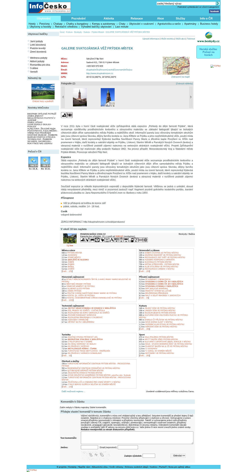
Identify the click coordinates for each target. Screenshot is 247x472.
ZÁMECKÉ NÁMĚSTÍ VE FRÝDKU (78, 286)
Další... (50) (144, 356)
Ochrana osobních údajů (136, 467)
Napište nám (84, 467)
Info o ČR (206, 18)
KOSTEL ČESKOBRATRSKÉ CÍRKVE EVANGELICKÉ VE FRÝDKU (92, 298)
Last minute (121, 26)
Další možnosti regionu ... (72, 391)
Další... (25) (67, 271)
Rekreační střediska (66, 26)
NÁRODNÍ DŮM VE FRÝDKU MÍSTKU (158, 327)
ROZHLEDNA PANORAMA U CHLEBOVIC (82, 317)
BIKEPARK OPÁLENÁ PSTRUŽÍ (41, 114)
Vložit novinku (167, 39)
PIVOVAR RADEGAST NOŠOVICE (79, 315)
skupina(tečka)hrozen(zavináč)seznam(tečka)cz (109, 70)
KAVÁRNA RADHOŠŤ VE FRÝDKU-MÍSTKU (160, 255)
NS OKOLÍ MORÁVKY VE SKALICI (79, 344)
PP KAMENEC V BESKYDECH (154, 279)
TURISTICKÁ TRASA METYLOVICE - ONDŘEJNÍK (86, 351)
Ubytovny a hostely (40, 26)
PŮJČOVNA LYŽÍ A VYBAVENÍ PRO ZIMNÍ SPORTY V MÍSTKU (91, 382)
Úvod (62, 32)
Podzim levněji (38, 48)
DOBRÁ (68, 264)
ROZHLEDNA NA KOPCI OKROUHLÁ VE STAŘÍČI (86, 313)
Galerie (87, 32)
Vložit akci (180, 39)
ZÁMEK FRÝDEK (71, 291)
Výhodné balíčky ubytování (96, 26)
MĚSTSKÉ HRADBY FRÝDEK (76, 284)
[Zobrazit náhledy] (184, 83)
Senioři (34, 71)
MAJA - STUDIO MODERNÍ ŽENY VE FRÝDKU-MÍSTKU (165, 344)
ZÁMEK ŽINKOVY (35, 116)
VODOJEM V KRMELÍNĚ (75, 320)
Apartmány (190, 23)
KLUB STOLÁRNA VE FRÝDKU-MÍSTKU (158, 267)
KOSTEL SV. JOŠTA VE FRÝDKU (78, 296)
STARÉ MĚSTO (71, 257)
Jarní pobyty (36, 41)
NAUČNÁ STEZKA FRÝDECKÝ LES (79, 337)
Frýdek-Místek (98, 32)
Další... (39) (144, 329)
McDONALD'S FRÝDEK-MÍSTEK (155, 262)
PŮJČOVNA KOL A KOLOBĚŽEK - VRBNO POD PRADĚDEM (42, 132)
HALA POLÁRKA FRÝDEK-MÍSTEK (156, 337)
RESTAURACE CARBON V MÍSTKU (156, 269)
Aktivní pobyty (37, 61)
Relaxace (137, 18)
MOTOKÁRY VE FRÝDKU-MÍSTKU (156, 353)
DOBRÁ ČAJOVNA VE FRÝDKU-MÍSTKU (159, 253)
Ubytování (44, 18)
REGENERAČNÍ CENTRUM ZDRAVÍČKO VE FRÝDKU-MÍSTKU (91, 368)
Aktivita (109, 18)
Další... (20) (144, 271)
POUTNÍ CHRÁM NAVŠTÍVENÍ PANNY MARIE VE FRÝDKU (89, 293)
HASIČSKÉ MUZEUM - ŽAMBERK (42, 135)
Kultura (69, 32)
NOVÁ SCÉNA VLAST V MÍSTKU (156, 322)
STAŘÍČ (68, 269)
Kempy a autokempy (103, 23)
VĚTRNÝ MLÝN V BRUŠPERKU (78, 322)
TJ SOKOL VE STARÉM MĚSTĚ (155, 351)
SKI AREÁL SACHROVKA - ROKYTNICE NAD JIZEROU (39, 142)
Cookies (153, 467)
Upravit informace (151, 39)
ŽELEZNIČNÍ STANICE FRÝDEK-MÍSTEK (82, 373)
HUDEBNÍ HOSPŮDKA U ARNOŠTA (157, 260)
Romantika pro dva (40, 64)
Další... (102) (67, 300)
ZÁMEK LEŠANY (35, 122)
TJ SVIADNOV (148, 349)
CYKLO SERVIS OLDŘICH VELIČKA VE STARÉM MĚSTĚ (89, 384)
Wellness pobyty (38, 58)
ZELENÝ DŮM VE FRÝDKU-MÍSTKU (157, 308)
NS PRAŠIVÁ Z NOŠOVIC (75, 346)
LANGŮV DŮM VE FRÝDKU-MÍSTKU (157, 311)
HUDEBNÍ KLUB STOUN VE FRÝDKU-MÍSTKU (161, 324)
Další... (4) (66, 356)
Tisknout (191, 39)
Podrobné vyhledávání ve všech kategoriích (198, 7)
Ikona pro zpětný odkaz (179, 467)
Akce (160, 18)
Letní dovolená (38, 44)
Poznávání (78, 18)
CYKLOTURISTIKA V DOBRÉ (77, 342)
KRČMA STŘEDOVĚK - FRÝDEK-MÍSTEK (159, 264)
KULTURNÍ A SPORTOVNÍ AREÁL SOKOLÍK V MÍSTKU (165, 342)
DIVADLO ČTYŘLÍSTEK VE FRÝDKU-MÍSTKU (161, 320)
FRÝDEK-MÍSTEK (72, 253)
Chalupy (58, 23)
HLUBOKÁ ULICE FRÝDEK (76, 289)
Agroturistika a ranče (169, 23)
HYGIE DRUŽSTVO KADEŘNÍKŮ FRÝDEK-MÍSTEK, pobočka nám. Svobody (96, 375)
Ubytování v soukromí (141, 23)
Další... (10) (67, 387)
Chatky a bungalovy (77, 23)
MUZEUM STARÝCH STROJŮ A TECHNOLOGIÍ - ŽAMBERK (41, 138)
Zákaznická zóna (100, 467)
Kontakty (72, 467)
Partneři (163, 467)
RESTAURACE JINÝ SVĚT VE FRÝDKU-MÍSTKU (162, 257)
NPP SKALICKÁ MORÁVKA (153, 289)
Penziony (44, 23)
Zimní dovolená (38, 51)
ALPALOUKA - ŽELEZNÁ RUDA (41, 129)
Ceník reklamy (116, 467)
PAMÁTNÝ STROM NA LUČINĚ (155, 291)
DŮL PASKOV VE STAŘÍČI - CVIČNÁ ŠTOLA (83, 311)
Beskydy (78, 32)
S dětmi (34, 68)
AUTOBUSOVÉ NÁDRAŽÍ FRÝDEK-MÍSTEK (83, 371)
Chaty (122, 23)
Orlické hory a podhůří (42, 101)
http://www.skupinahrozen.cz (99, 73)
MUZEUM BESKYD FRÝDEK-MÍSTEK (157, 313)
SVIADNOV (69, 255)
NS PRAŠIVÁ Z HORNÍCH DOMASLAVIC (82, 353)
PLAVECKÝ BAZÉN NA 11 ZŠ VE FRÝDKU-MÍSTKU (163, 346)
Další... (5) (144, 298)
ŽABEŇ (68, 262)
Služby (180, 18)
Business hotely (209, 23)
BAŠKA (68, 267)
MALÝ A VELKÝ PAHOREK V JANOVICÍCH (160, 296)
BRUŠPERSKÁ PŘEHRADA (153, 293)
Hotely (32, 23)
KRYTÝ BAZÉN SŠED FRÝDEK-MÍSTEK (158, 339)
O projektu (62, 467)
